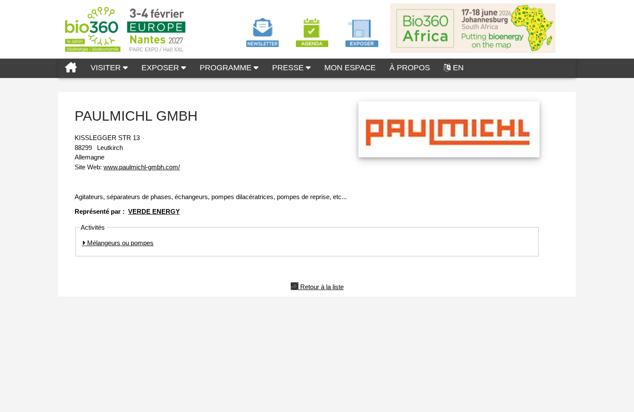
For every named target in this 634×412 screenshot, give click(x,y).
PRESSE (289, 67)
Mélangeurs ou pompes (119, 243)
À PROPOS (409, 67)
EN (458, 67)
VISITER (107, 67)
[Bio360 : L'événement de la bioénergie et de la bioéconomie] (71, 68)
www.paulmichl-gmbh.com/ (142, 167)
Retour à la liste (321, 286)
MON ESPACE (350, 67)
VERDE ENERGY (154, 211)
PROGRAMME (227, 67)
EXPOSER (161, 67)
